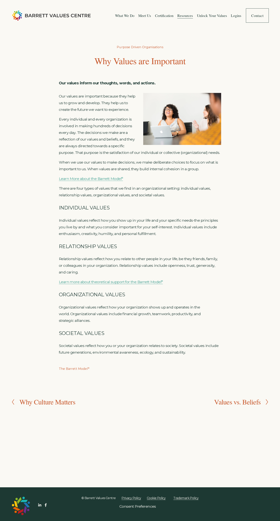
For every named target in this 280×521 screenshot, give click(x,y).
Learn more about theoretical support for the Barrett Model (111, 282)
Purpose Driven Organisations (140, 47)
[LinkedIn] (40, 505)
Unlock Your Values (212, 15)
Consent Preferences (137, 506)
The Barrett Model (74, 369)
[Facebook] (46, 505)
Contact (257, 15)
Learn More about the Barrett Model (91, 178)
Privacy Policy (164, 469)
